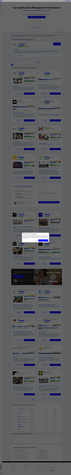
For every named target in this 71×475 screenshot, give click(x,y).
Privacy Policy (32, 237)
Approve (43, 240)
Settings (36, 240)
